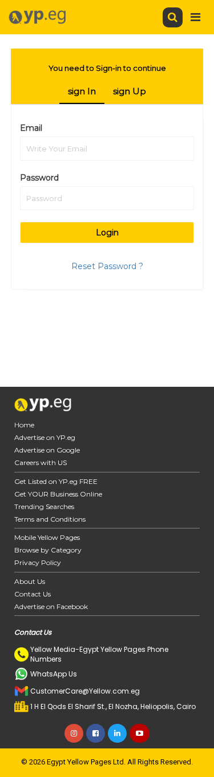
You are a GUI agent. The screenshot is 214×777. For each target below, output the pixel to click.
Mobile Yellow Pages (47, 537)
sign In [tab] (82, 91)
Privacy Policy (37, 562)
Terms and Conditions (50, 519)
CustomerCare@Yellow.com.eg (85, 691)
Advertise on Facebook (51, 606)
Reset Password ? (107, 266)
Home (24, 424)
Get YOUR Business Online (58, 494)
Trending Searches (44, 506)
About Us (29, 581)
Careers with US (40, 462)
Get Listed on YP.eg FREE (56, 481)
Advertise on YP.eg (44, 437)
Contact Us (32, 594)
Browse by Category (48, 550)
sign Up (129, 91)
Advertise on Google (47, 450)
